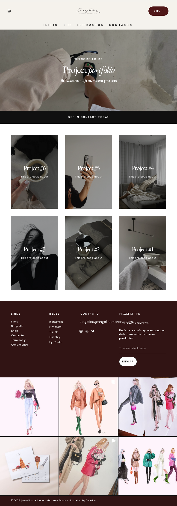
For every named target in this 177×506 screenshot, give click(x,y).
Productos (90, 24)
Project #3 (34, 249)
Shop (14, 331)
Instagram (56, 322)
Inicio (51, 24)
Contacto (121, 24)
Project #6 (34, 168)
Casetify (54, 337)
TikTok (53, 332)
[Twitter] (93, 331)
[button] (29, 406)
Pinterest (55, 327)
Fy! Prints (55, 342)
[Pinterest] (87, 331)
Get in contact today (88, 117)
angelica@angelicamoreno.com (106, 321)
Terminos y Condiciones (19, 342)
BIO (68, 24)
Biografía (17, 326)
